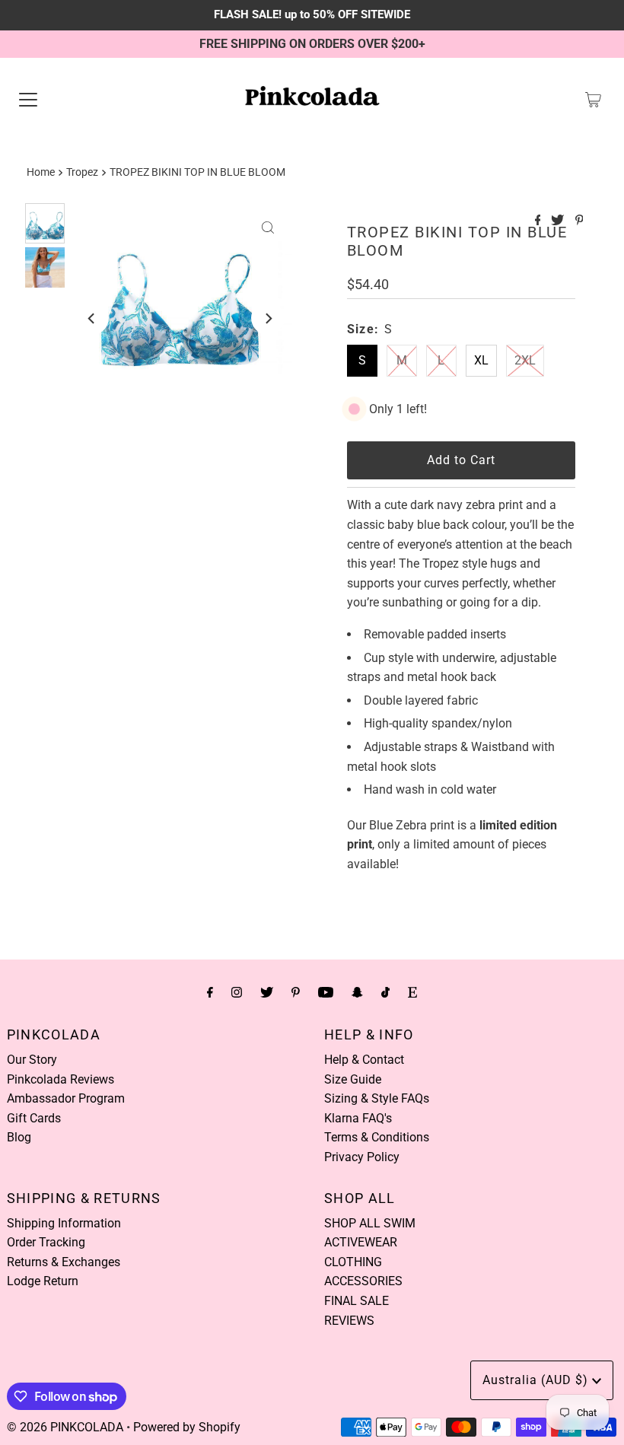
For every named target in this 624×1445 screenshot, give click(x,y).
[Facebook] (210, 992)
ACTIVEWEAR (360, 1242)
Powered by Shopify (186, 1427)
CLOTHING (353, 1262)
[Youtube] (325, 992)
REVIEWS (349, 1320)
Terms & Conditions (376, 1137)
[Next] (268, 318)
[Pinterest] (295, 992)
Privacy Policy (362, 1157)
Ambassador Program (66, 1098)
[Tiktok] (385, 992)
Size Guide (352, 1079)
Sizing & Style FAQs (376, 1098)
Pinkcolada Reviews (60, 1079)
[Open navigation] (28, 100)
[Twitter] (266, 992)
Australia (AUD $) (537, 1380)
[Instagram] (236, 992)
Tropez (82, 172)
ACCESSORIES (363, 1281)
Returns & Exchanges (63, 1262)
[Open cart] (593, 99)
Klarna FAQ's (358, 1118)
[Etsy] (412, 992)
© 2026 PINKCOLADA (65, 1427)
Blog (19, 1137)
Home (41, 172)
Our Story (32, 1059)
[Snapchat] (357, 992)
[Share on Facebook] (539, 221)
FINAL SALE (356, 1301)
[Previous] (92, 318)
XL (481, 360)
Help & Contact (364, 1059)
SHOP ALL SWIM (369, 1223)
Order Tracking (46, 1242)
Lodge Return (42, 1281)
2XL (525, 360)
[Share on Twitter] (559, 221)
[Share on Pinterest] (579, 221)
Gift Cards (34, 1118)
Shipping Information (64, 1223)
